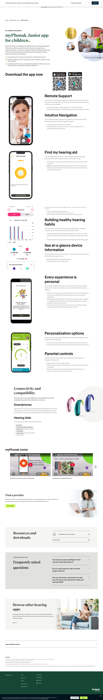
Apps (14, 622)
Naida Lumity (19, 429)
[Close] (101, 7)
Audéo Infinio (19, 431)
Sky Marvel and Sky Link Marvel (24, 427)
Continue (95, 3)
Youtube (39, 683)
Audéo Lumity (20, 433)
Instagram (40, 677)
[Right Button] (95, 467)
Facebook (40, 674)
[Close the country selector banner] (101, 2)
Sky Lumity (19, 425)
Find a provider (44, 7)
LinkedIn (39, 680)
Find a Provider (10, 505)
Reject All (83, 697)
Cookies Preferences (74, 697)
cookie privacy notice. (44, 698)
